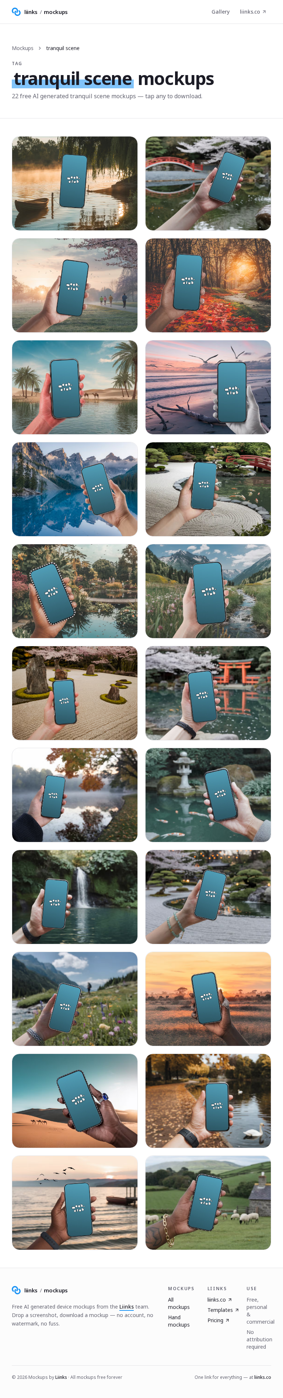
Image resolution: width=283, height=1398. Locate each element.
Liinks (126, 1306)
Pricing (215, 1320)
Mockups (23, 48)
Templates (220, 1309)
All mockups (179, 1303)
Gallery (221, 11)
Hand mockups (179, 1321)
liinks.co (250, 11)
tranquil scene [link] (63, 48)
